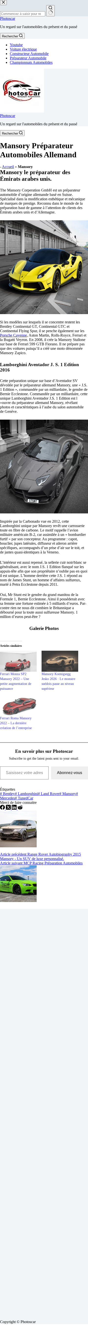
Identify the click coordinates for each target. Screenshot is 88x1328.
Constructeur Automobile (29, 54)
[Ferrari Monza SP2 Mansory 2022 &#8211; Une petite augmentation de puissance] (18, 661)
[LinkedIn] (15, 808)
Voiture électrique (23, 49)
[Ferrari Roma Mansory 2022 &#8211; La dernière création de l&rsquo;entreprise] (18, 705)
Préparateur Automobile (28, 58)
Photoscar (7, 18)
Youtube (16, 45)
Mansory (67, 794)
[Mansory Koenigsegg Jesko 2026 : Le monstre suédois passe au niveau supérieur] (60, 661)
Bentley (7, 794)
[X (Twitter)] (9, 808)
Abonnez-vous (69, 773)
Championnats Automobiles (31, 62)
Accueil (8, 167)
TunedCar (24, 798)
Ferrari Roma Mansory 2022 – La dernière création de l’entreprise (16, 723)
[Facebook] (3, 808)
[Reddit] (20, 808)
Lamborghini (26, 794)
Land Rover (48, 794)
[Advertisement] (44, 1112)
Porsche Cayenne (13, 335)
